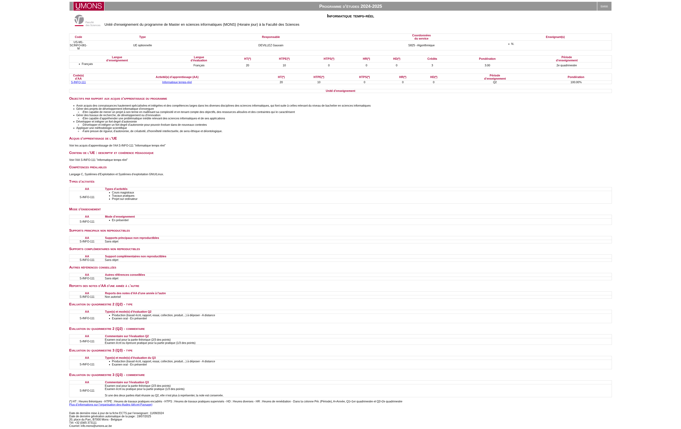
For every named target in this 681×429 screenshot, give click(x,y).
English (604, 6)
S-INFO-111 (78, 82)
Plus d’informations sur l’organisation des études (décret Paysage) (110, 404)
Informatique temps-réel (177, 82)
